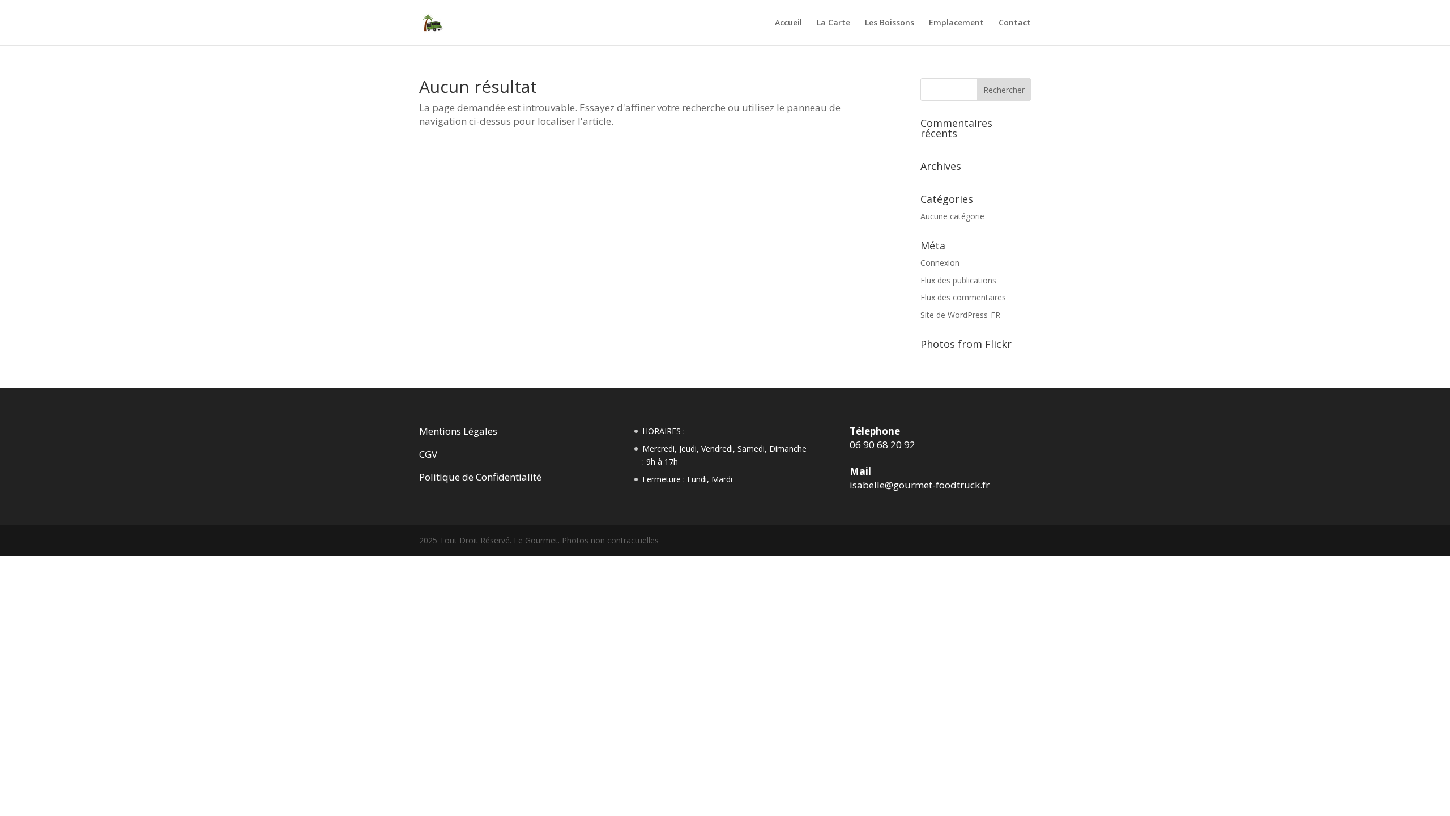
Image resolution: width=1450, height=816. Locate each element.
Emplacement (956, 23)
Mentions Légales (458, 430)
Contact (1015, 23)
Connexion (939, 262)
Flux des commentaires (963, 297)
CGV (428, 454)
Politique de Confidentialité (480, 476)
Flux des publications (958, 280)
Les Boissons (889, 23)
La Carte (833, 23)
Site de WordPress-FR (960, 314)
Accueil (788, 23)
